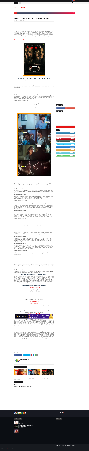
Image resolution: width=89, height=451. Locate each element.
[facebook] (72, 1)
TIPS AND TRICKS (64, 155)
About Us (18, 0)
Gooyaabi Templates (18, 450)
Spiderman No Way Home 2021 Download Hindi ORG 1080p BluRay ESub (26, 430)
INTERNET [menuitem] (44, 12)
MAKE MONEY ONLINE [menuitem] (51, 12)
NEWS (64, 149)
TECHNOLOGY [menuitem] (38, 12)
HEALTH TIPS (64, 138)
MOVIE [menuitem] (67, 12)
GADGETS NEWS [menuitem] (25, 12)
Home (15, 0)
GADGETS (64, 132)
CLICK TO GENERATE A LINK (34, 301)
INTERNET (64, 141)
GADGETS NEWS (64, 135)
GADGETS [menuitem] (19, 12)
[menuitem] (15, 13)
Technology (64, 152)
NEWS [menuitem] (63, 12)
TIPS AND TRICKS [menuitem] (32, 12)
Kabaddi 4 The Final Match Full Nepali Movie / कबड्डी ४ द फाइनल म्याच (25, 422)
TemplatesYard (7, 450)
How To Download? (34, 303)
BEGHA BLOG (20, 7)
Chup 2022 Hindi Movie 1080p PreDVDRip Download (47, 376)
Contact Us (22, 0)
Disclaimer (31, 0)
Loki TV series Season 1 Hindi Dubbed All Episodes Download (26, 426)
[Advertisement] (34, 26)
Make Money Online (64, 144)
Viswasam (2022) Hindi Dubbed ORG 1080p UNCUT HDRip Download (31, 2)
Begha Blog (16, 20)
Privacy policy (27, 0)
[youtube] (74, 1)
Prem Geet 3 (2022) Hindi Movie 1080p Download (33, 376)
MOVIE (17, 352)
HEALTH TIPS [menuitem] (58, 12)
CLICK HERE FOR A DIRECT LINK (34, 287)
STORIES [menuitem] (70, 12)
